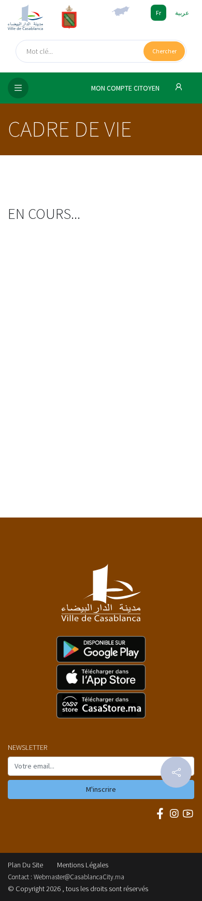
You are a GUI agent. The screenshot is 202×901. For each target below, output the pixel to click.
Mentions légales (82, 864)
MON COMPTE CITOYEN (126, 88)
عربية (182, 13)
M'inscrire (101, 789)
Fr (158, 13)
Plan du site (25, 864)
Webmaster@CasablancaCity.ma (79, 877)
